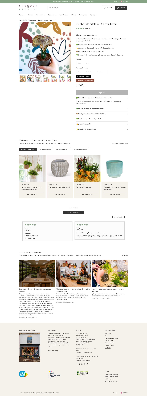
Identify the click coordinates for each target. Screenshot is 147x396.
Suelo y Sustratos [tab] (61, 149)
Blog (106, 336)
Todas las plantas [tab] (45, 149)
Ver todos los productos (120, 143)
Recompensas (109, 340)
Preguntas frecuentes (111, 338)
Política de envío (110, 379)
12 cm (87, 63)
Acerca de (108, 333)
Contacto (108, 347)
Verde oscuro (101, 72)
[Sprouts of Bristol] (28, 7)
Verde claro (89, 72)
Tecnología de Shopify (52, 393)
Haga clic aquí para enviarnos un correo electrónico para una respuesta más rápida (86, 341)
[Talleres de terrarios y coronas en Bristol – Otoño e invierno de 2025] (73, 273)
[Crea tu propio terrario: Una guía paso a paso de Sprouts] (110, 273)
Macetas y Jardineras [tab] (27, 149)
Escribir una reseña (74, 212)
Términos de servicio (111, 381)
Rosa (79, 72)
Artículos (125, 255)
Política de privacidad (111, 374)
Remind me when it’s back (85, 81)
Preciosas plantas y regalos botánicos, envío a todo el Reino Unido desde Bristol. (73, 1)
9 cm (79, 63)
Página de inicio (23, 20)
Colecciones (32, 20)
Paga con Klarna (109, 345)
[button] (80, 28)
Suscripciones (109, 343)
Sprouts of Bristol (41, 393)
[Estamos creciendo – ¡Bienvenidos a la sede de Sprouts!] (37, 273)
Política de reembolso (111, 377)
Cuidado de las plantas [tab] (80, 149)
